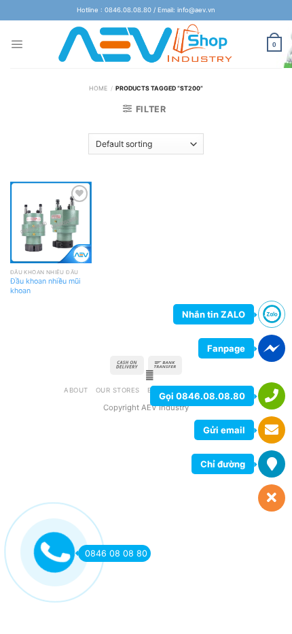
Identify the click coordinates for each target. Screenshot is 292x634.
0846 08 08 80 (116, 553)
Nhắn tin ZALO (213, 314)
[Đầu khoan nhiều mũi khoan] (51, 222)
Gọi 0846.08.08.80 (202, 395)
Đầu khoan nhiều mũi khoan (45, 286)
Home (98, 88)
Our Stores (118, 390)
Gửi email (224, 429)
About (76, 390)
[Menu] (16, 44)
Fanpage (226, 348)
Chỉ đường (222, 463)
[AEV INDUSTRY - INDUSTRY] (146, 44)
